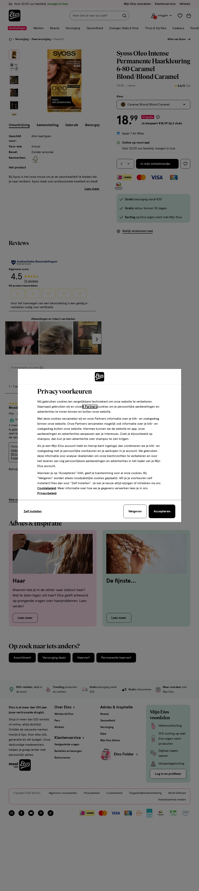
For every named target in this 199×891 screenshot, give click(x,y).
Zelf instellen (33, 511)
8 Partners (89, 406)
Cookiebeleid (46, 488)
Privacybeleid (46, 493)
